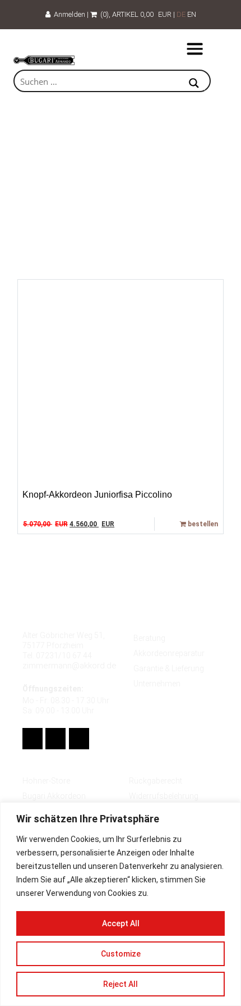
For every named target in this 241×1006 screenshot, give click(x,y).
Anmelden (67, 14)
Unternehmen (156, 683)
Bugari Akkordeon (54, 795)
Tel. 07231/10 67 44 (57, 655)
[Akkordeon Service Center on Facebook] (32, 738)
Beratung (149, 638)
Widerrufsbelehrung (163, 795)
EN (191, 14)
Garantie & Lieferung (168, 668)
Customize (121, 953)
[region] (120, 904)
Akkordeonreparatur (169, 653)
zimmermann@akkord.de (69, 666)
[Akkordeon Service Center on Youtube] (55, 738)
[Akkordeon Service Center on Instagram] (79, 738)
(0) (103, 14)
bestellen (202, 524)
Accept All (121, 923)
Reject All (120, 984)
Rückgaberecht (155, 780)
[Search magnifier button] (194, 84)
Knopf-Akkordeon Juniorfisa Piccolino (97, 494)
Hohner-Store (46, 780)
